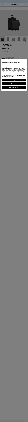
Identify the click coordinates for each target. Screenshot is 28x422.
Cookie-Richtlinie (10, 76)
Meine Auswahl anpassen (14, 87)
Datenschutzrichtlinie (21, 75)
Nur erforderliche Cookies (14, 83)
